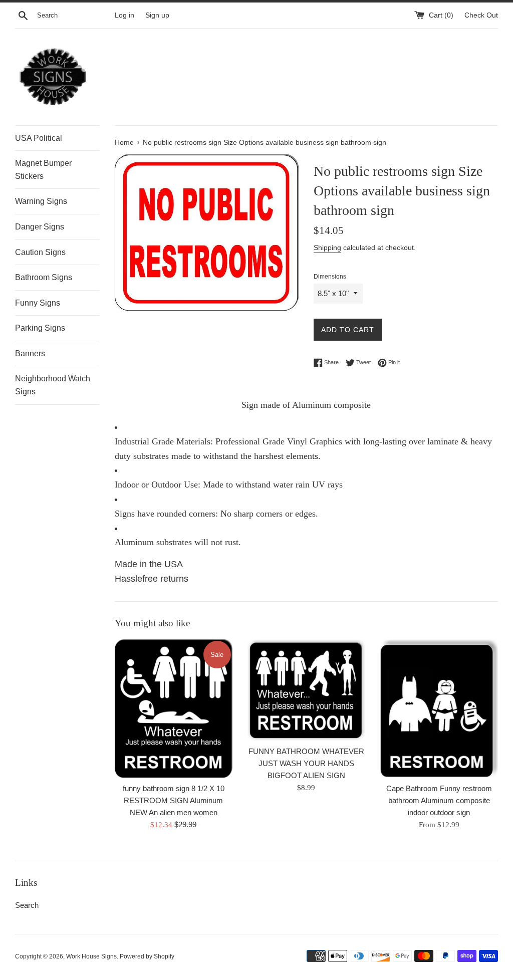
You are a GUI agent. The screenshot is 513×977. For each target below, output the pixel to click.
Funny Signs (37, 303)
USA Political (38, 138)
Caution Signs (40, 252)
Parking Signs (40, 328)
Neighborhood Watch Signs (52, 385)
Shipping (327, 247)
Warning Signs (41, 201)
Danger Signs (39, 226)
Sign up (157, 15)
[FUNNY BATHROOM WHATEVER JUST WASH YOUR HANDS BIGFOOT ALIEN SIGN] (306, 689)
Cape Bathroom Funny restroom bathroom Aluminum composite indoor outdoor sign (439, 800)
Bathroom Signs (43, 277)
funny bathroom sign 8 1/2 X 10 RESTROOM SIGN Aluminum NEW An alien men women (173, 800)
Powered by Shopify (147, 956)
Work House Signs (91, 956)
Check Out (481, 15)
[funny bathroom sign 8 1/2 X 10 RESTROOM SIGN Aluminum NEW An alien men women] (173, 708)
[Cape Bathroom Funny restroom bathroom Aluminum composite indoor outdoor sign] (439, 708)
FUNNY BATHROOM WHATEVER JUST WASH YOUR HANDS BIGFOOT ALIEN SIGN (306, 763)
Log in (124, 15)
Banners (30, 353)
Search (27, 905)
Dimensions (330, 276)
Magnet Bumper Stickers (43, 169)
